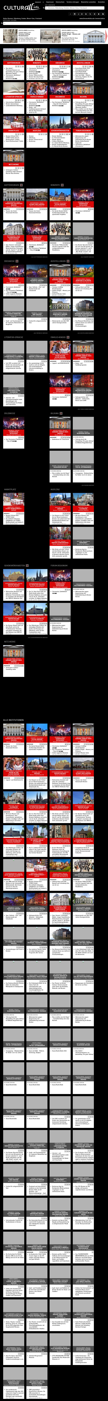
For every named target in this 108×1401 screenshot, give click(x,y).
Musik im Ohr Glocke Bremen (60, 356)
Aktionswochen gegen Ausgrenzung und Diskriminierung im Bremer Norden (83, 594)
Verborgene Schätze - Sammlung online (12, 668)
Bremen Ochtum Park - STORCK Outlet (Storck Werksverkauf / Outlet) (12, 137)
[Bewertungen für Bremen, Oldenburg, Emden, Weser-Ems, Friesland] (98, 14)
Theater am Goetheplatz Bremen (13, 204)
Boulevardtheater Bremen (13, 976)
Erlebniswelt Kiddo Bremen (37, 976)
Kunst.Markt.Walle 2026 (59, 1051)
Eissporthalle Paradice (60, 1247)
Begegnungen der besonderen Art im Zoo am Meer (84, 984)
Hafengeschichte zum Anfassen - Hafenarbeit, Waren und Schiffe (82, 398)
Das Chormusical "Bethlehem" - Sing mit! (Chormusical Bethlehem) (61, 75)
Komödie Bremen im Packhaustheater (60, 976)
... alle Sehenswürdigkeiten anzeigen (37, 637)
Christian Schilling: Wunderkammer (57, 288)
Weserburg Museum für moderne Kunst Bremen (83, 314)
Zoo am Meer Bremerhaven (83, 976)
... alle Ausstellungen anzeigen (85, 333)
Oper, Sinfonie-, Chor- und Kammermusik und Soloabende (37, 288)
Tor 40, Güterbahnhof (83, 467)
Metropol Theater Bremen (37, 943)
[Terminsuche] (23, 66)
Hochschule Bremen (37, 1180)
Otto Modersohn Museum (60, 1348)
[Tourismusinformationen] (20, 66)
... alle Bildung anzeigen (87, 485)
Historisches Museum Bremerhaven (37, 1349)
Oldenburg (32, 138)
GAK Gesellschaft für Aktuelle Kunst (37, 1383)
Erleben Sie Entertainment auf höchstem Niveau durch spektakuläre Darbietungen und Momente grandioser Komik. (84, 1291)
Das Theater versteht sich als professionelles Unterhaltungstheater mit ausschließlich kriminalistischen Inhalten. (38, 1325)
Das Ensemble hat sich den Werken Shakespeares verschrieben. (60, 1323)
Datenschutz (60, 2)
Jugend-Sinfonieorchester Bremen (83, 1179)
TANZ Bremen (36, 314)
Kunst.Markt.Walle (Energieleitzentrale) (81, 72)
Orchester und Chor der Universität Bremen (83, 1145)
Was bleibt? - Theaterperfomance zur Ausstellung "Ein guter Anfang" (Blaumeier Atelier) (15, 71)
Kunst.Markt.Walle (11, 1085)
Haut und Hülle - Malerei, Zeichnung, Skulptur (36, 1052)
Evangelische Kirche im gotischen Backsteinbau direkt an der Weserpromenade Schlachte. (84, 850)
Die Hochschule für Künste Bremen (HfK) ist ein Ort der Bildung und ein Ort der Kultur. (15, 1255)
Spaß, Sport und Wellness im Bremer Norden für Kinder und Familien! (61, 1289)
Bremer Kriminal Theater (37, 1315)
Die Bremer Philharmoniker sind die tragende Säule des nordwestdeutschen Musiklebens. (60, 247)
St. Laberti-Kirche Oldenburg (60, 143)
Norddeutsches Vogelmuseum (13, 1383)
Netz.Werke (14, 164)
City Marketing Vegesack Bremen (13, 942)
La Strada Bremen (13, 1213)
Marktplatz (13, 131)
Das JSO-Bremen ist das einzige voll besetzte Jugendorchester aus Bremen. (84, 1188)
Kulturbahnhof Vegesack (83, 585)
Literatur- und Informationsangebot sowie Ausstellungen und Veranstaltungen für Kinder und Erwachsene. (14, 401)
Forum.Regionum (83, 131)
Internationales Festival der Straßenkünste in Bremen (14, 1221)
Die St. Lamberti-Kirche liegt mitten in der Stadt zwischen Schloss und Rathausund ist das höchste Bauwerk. (37, 850)
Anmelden (101, 2)
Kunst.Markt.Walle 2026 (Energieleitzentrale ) (82, 69)
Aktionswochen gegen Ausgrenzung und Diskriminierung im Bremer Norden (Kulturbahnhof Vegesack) (83, 139)
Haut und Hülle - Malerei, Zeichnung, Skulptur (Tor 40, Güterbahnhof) (83, 76)
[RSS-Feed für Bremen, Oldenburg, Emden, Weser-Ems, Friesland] (90, 14)
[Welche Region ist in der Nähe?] (82, 14)
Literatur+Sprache (13, 97)
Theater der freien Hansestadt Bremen (12, 212)
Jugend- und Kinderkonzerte (60, 363)
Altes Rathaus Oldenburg (14, 875)
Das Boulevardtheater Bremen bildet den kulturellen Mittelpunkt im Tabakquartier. (15, 984)
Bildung (83, 97)
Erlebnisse (60, 97)
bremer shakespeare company (60, 1315)
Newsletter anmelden (88, 2)
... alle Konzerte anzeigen (87, 257)
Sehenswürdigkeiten (60, 131)
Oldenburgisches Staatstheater (14, 238)
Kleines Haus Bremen (36, 204)
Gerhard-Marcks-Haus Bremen (60, 280)
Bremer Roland (56, 139)
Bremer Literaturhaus (12, 104)
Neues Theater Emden (13, 1349)
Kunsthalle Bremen (60, 314)
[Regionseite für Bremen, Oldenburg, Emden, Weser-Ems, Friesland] (70, 14)
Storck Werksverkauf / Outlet (14, 141)
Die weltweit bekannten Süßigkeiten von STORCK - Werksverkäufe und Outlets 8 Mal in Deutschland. (14, 521)
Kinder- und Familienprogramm (80, 364)
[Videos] (65, 66)
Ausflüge (37, 131)
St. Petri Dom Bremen (58, 138)
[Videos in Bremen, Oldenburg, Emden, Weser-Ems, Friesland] (86, 14)
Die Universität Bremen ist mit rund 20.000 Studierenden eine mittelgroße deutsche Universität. (38, 1222)
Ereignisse (60, 63)
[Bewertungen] (46, 66)
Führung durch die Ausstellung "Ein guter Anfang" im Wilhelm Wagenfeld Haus (84, 441)
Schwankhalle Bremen (37, 1281)
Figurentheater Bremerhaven (83, 1247)
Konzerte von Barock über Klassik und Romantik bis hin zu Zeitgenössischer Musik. (60, 1222)
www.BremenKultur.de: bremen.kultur (92, 18)
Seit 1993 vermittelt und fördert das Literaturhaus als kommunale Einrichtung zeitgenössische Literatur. (14, 365)
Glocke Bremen (33, 73)
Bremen (31, 136)
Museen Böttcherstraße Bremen (83, 1315)
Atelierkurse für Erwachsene (60, 439)
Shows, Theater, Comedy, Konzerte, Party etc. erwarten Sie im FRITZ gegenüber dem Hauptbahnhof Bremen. (15, 1324)
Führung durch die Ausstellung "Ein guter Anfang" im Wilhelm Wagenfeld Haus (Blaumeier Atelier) (84, 104)
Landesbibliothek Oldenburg (14, 105)
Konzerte (37, 63)
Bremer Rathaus (57, 136)
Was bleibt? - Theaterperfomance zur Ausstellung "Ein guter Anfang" (84, 1052)
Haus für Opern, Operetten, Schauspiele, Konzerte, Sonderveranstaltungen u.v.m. (15, 1357)
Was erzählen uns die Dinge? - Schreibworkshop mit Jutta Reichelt (61, 474)
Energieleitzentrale (60, 1045)
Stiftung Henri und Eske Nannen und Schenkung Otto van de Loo (83, 288)
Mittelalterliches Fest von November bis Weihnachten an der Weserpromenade (83, 1222)
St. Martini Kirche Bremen (83, 841)
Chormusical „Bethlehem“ (36, 245)
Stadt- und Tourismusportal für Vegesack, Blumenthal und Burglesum (15, 322)
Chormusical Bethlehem (37, 238)
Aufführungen (13, 63)
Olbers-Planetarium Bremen (13, 1282)
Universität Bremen (37, 1213)
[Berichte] (92, 66)
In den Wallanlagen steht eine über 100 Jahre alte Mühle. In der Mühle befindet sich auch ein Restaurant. (84, 952)
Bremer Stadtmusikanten (59, 144)
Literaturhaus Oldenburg (13, 102)
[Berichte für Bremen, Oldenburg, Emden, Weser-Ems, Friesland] (103, 14)
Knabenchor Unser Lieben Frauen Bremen (37, 1247)
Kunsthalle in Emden (83, 280)
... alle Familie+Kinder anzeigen (85, 409)
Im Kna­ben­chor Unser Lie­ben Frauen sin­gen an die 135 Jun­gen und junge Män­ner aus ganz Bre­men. (37, 1256)
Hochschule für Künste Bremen (13, 1247)
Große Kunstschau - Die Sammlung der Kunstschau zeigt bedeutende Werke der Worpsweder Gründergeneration (84, 1359)
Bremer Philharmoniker (36, 75)
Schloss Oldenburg (57, 141)
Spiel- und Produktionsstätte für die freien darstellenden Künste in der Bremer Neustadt (37, 1290)
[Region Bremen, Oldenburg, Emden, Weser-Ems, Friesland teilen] (94, 14)
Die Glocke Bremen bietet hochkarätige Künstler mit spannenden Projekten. (60, 212)
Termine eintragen (73, 2)
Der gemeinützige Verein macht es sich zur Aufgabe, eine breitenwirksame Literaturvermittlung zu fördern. (37, 366)
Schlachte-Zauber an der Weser (83, 1213)
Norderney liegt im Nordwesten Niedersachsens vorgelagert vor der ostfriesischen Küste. (83, 552)
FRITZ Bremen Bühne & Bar (13, 1315)
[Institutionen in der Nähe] (19, 209)
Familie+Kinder (36, 97)
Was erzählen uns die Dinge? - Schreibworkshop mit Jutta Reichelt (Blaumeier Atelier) (84, 110)
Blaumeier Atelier (83, 433)
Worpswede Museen (83, 1349)
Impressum (50, 2)
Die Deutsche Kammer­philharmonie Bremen (60, 1213)
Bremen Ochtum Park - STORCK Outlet (12, 516)
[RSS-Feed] (16, 66)
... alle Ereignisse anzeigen (40, 333)
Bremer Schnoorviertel (35, 139)
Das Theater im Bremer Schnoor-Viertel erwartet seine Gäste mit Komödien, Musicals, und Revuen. (60, 985)
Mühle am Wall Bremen (83, 943)
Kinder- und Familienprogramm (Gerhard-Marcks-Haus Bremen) (37, 109)
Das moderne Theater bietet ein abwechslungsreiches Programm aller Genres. (37, 951)
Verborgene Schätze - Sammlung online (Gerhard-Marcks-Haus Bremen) (14, 171)
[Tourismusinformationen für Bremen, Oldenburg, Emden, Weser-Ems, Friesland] (78, 14)
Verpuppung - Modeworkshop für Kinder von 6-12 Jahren (84, 474)
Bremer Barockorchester (36, 77)
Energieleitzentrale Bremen (37, 1078)
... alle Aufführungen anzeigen (38, 257)
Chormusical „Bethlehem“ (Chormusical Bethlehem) (13, 76)
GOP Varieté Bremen (83, 1281)
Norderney (32, 141)
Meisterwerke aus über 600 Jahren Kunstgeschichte (60, 322)
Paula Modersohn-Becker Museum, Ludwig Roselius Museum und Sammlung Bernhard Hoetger (83, 1324)
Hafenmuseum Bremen (83, 390)
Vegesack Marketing (14, 314)
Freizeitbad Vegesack (60, 1281)
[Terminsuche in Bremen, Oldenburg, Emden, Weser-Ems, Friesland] (74, 14)
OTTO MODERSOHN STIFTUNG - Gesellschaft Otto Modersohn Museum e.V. (61, 1357)
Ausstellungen (83, 63)
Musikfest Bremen (36, 280)
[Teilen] (18, 66)
